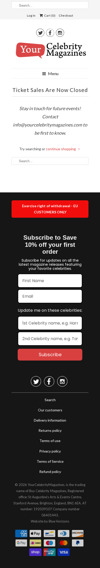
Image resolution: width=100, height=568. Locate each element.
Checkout (66, 15)
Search (50, 400)
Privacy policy (50, 451)
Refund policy (50, 471)
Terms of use (50, 440)
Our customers (50, 410)
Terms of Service (50, 461)
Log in (31, 15)
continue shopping (61, 149)
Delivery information (50, 420)
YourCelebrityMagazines (46, 485)
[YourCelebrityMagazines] (50, 52)
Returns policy (50, 430)
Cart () (50, 15)
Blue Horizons (59, 521)
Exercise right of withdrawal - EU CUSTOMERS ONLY (50, 209)
